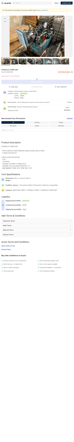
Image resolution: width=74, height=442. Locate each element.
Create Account (66, 3)
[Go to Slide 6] (48, 61)
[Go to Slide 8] (65, 61)
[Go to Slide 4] (31, 61)
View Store (67, 110)
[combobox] (33, 3)
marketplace (44, 10)
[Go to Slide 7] (56, 61)
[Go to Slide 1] (5, 61)
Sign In (57, 3)
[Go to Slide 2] (14, 61)
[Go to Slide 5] (39, 61)
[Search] (14, 3)
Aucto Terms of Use (8, 246)
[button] (37, 36)
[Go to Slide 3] (22, 61)
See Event (70, 118)
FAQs (70, 102)
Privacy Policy (6, 249)
